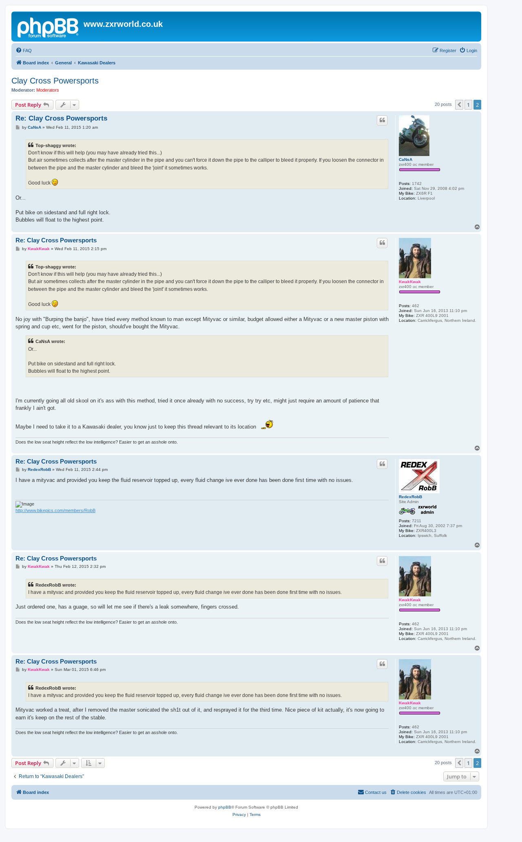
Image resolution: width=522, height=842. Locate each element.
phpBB (224, 807)
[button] (459, 105)
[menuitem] (23, 50)
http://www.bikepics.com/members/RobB (55, 510)
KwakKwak (410, 281)
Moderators (47, 90)
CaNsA (405, 159)
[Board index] (48, 26)
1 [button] (468, 104)
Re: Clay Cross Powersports (61, 118)
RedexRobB (410, 497)
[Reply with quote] (382, 120)
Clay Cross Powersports (55, 80)
